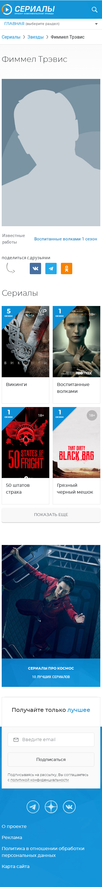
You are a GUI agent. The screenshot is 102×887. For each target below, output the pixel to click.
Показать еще (51, 515)
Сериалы (11, 37)
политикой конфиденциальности (39, 780)
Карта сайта (15, 866)
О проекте (14, 826)
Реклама (12, 837)
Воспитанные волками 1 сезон (65, 239)
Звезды (35, 37)
